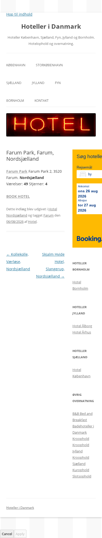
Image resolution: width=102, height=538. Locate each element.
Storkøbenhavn (49, 65)
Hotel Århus (81, 332)
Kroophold (80, 438)
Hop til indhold (19, 14)
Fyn (58, 83)
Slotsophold (81, 476)
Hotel (32, 221)
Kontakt (42, 100)
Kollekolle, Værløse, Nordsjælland (18, 261)
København (15, 65)
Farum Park (16, 171)
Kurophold (80, 470)
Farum (48, 215)
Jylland (38, 83)
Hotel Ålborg (82, 326)
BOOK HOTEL (18, 196)
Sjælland (13, 83)
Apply (20, 533)
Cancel (7, 533)
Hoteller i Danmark (51, 26)
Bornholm (15, 100)
